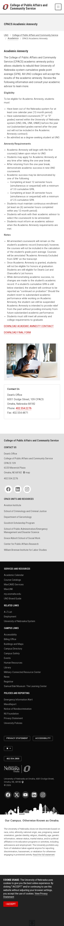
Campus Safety (12, 653)
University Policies (13, 723)
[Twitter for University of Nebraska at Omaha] (16, 794)
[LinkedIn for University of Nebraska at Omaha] (34, 794)
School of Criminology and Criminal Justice (25, 511)
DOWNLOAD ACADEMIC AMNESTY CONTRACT (29, 326)
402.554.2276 (24, 408)
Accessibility (10, 634)
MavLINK (8, 589)
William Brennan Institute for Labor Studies (25, 550)
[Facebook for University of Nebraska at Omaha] (8, 794)
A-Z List (8, 611)
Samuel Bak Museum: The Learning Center (25, 686)
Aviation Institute (12, 505)
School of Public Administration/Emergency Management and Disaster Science (26, 531)
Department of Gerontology (18, 517)
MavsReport (10, 704)
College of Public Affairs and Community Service (28, 6)
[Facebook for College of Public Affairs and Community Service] (8, 489)
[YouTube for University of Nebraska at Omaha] (25, 794)
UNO (6, 35)
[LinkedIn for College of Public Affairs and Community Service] (17, 489)
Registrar (8, 681)
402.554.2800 (12, 758)
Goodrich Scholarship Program (19, 523)
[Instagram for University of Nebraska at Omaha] (42, 794)
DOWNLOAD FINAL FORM (17, 332)
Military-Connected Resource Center (22, 672)
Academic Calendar (14, 575)
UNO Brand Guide (12, 598)
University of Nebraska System (19, 621)
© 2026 (8, 785)
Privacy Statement (13, 718)
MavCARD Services (14, 584)
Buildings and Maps (13, 644)
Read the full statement (44, 854)
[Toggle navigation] (58, 7)
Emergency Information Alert (18, 699)
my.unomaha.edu (12, 593)
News (7, 676)
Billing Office (10, 639)
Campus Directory (13, 648)
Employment (10, 616)
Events (7, 658)
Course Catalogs (12, 579)
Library (7, 667)
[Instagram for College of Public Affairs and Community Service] (27, 489)
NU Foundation (11, 713)
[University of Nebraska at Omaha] (6, 7)
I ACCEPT (11, 904)
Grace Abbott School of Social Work (22, 538)
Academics (13, 38)
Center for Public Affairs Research (21, 544)
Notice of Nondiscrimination (18, 709)
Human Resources (13, 662)
